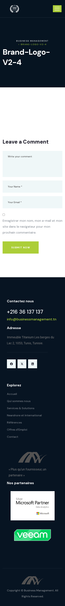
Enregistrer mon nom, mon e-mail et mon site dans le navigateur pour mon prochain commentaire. (32, 227)
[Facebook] (11, 363)
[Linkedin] (32, 363)
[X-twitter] (22, 363)
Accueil (12, 394)
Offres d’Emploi (17, 429)
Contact (12, 437)
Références (14, 422)
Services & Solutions (20, 408)
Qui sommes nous (19, 401)
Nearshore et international (24, 415)
